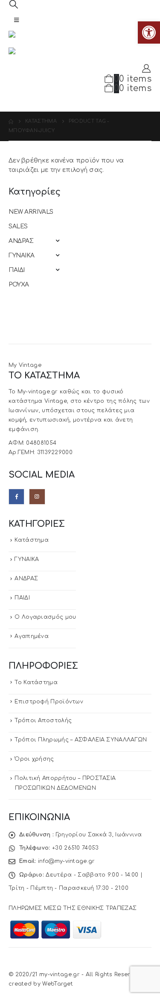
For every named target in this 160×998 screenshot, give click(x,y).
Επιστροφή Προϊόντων (49, 702)
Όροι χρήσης (34, 759)
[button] (149, 32)
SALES (18, 226)
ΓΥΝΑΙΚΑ (22, 255)
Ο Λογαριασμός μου (45, 617)
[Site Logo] (32, 39)
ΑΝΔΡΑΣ (21, 241)
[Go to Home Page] (11, 121)
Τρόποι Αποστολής (43, 720)
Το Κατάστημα (36, 682)
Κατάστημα (32, 540)
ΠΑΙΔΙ (17, 270)
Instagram (37, 497)
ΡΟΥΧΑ (19, 284)
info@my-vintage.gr (66, 861)
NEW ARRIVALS (31, 212)
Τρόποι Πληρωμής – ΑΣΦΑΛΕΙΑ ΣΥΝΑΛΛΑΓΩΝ (81, 740)
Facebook (16, 497)
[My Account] (146, 69)
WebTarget (57, 984)
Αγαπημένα (32, 636)
